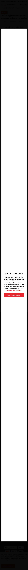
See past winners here (14, 290)
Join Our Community (14, 295)
